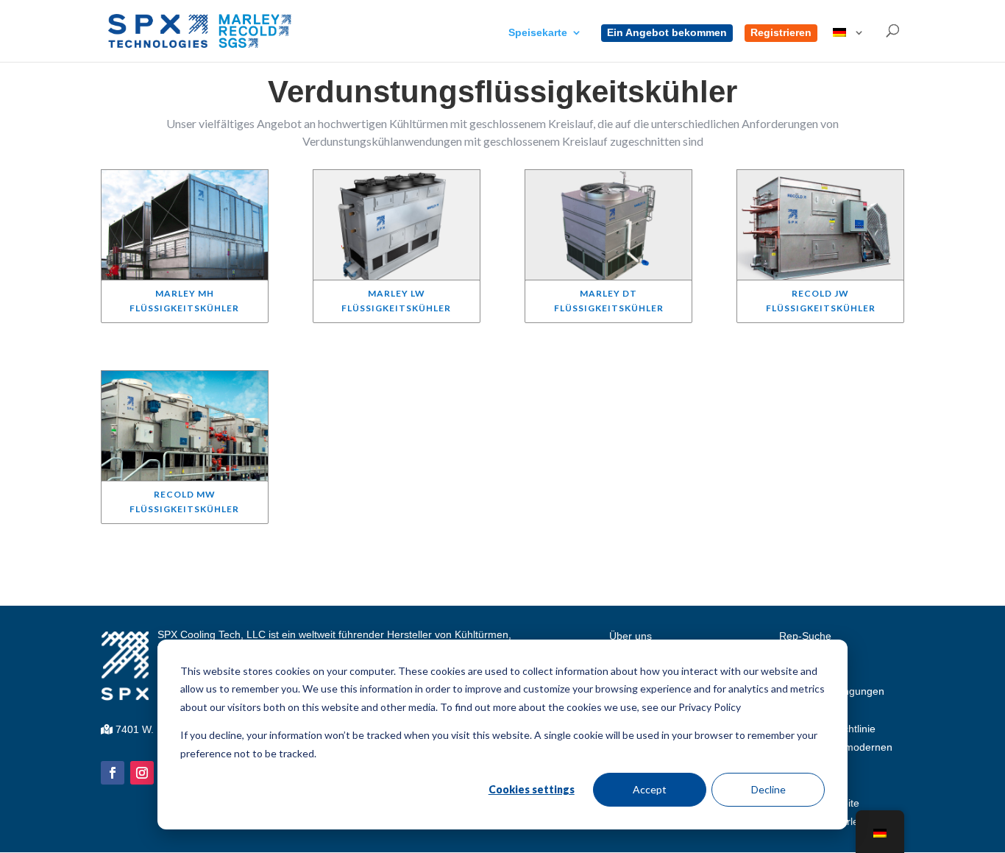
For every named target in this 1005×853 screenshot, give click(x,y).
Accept (650, 789)
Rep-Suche (805, 636)
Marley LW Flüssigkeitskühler (396, 301)
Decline (768, 789)
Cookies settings (532, 789)
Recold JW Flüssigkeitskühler (821, 301)
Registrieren (781, 32)
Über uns (630, 636)
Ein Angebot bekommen (667, 32)
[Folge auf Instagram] (142, 773)
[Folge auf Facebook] (112, 773)
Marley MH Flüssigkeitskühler (184, 301)
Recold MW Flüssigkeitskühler (184, 501)
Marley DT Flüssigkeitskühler (609, 301)
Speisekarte (537, 32)
